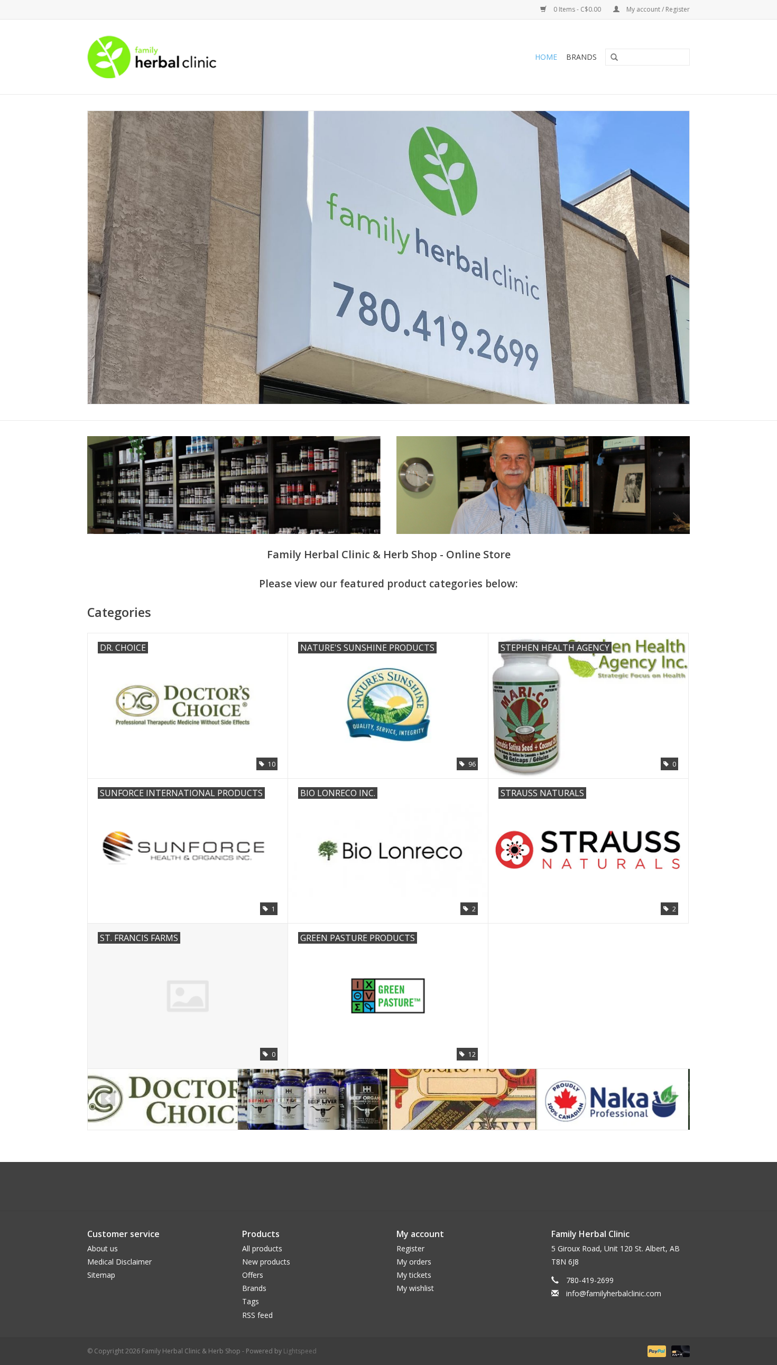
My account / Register (657, 9)
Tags (250, 1301)
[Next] (669, 1099)
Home (546, 57)
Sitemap (101, 1275)
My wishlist (415, 1288)
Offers (252, 1275)
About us (102, 1248)
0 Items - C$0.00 (577, 9)
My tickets (413, 1275)
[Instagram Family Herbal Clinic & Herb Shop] (398, 1186)
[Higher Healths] (162, 1099)
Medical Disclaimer (119, 1262)
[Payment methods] (656, 1350)
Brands (581, 57)
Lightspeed (300, 1350)
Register (410, 1248)
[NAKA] (463, 1099)
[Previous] (108, 1099)
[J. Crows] (312, 1099)
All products (262, 1248)
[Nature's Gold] (613, 1099)
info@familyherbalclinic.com (613, 1293)
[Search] (610, 58)
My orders (413, 1262)
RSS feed (257, 1315)
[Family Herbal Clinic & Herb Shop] (222, 56)
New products (266, 1262)
